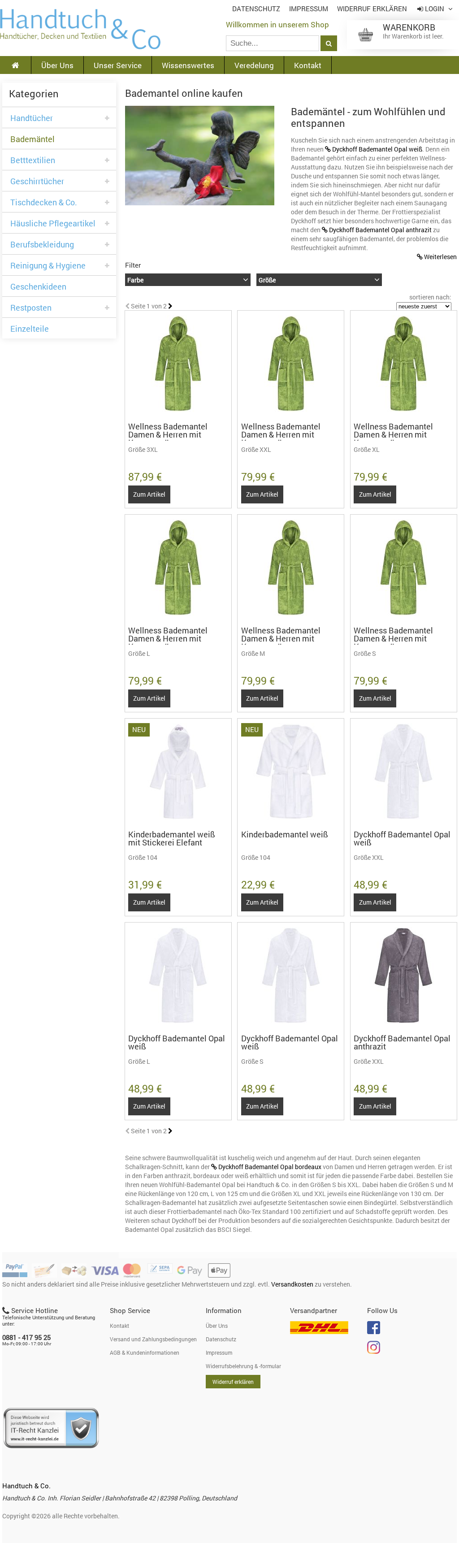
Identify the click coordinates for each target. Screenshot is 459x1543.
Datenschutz (256, 8)
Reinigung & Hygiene (48, 265)
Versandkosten (292, 1284)
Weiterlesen (440, 256)
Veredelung (254, 65)
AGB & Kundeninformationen (144, 1352)
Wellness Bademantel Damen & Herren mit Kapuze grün (168, 434)
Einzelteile (29, 329)
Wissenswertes (188, 65)
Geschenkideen (38, 287)
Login (434, 8)
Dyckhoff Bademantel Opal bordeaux (270, 1166)
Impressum (308, 8)
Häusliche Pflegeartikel (52, 223)
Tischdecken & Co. (43, 202)
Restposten (31, 308)
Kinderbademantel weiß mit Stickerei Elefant (171, 838)
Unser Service (118, 65)
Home (80, 29)
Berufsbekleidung (42, 244)
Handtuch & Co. (26, 1485)
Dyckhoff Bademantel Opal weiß (377, 149)
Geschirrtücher (37, 181)
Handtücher (31, 118)
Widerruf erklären (372, 8)
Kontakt (307, 65)
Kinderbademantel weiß (284, 834)
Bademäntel (32, 139)
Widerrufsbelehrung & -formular (243, 1366)
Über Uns (57, 65)
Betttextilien (32, 160)
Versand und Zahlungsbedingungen (153, 1339)
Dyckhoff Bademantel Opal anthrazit (380, 229)
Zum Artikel (149, 494)
